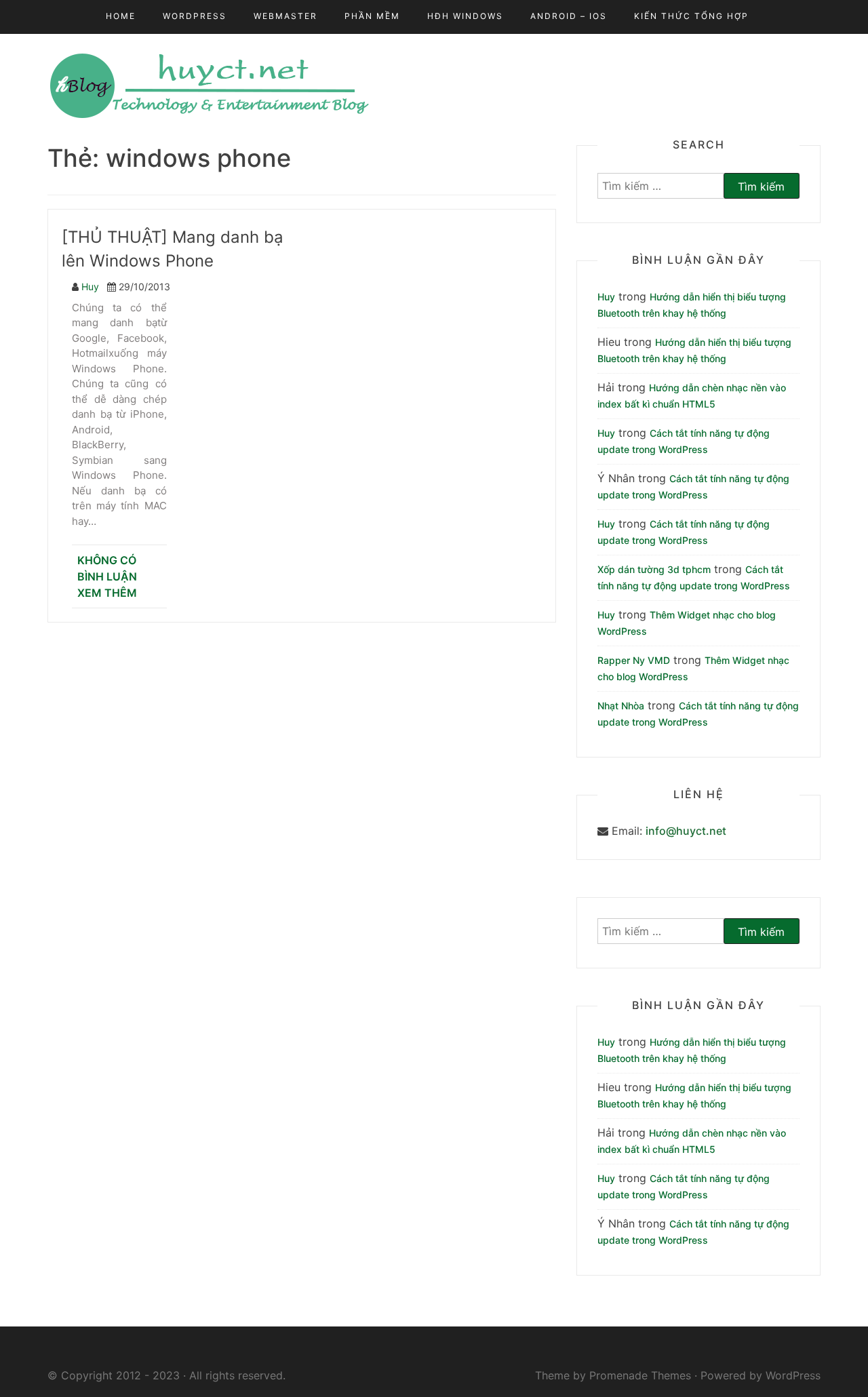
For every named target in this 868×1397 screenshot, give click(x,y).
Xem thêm (107, 592)
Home (121, 16)
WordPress (194, 16)
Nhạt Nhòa (620, 705)
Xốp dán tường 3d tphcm (654, 569)
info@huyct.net (686, 831)
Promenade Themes (640, 1375)
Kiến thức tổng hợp (691, 16)
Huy (90, 286)
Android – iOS (568, 16)
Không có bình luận (107, 568)
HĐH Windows (465, 16)
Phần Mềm (372, 16)
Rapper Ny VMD (633, 660)
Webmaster (285, 16)
